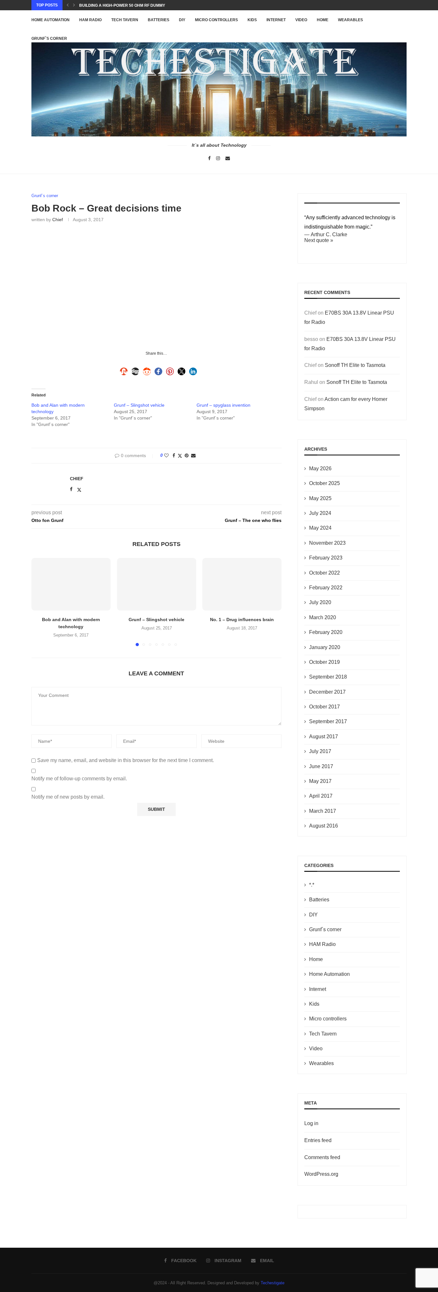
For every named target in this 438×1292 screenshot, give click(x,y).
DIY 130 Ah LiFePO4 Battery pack (113, 5)
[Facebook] (209, 158)
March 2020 (322, 617)
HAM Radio (90, 20)
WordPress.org (321, 1174)
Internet (276, 20)
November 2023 (327, 543)
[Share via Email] (193, 455)
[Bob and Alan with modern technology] (71, 584)
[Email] (227, 158)
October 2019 (324, 662)
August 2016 (323, 825)
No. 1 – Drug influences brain (242, 619)
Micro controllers (216, 20)
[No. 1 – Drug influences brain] (242, 584)
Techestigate (272, 1282)
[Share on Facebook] (174, 455)
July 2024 (320, 513)
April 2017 (321, 796)
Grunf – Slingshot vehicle (139, 405)
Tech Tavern (124, 20)
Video (301, 20)
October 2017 (324, 706)
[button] (67, 5)
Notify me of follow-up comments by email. (79, 778)
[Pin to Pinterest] (187, 455)
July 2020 (320, 602)
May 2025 (320, 498)
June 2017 (321, 766)
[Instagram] (218, 158)
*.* (311, 885)
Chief (57, 219)
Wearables (350, 20)
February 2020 (325, 632)
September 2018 (328, 677)
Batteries (158, 20)
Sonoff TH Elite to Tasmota (355, 365)
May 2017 (320, 781)
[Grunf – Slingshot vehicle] (156, 584)
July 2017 (320, 751)
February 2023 (325, 557)
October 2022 (324, 573)
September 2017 (328, 721)
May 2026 (320, 468)
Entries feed (318, 1140)
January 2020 (324, 647)
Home (322, 20)
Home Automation (50, 20)
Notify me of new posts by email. (68, 797)
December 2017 (327, 692)
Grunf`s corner (325, 929)
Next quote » (318, 240)
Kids (252, 20)
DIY (182, 20)
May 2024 (320, 528)
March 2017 (322, 811)
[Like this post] (166, 455)
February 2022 (325, 587)
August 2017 (323, 736)
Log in (311, 1123)
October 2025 (324, 483)
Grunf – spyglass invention (223, 405)
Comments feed (322, 1157)
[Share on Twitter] (180, 455)
